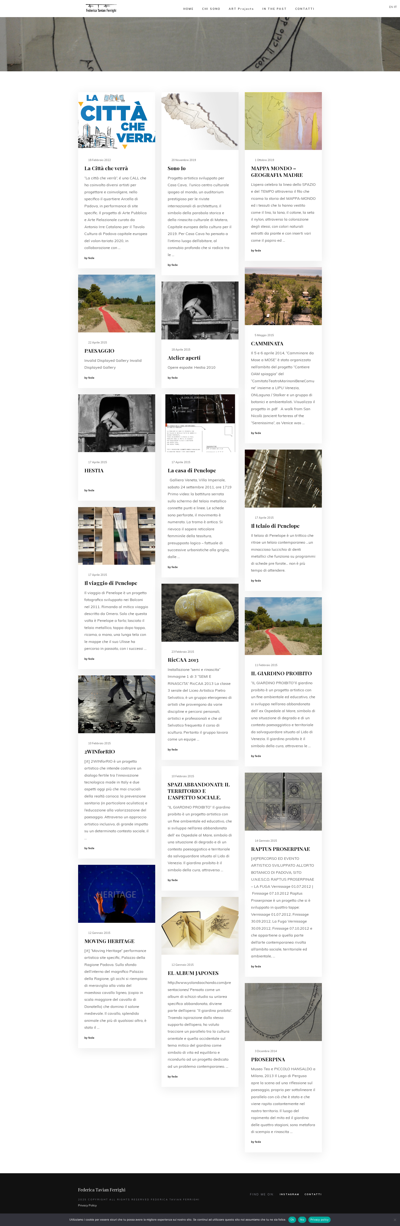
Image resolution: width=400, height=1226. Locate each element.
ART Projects (241, 8)
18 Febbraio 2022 (99, 160)
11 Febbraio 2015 (266, 665)
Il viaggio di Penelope (110, 583)
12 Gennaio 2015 (99, 932)
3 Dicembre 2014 (265, 1051)
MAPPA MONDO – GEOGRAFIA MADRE (277, 171)
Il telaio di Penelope (275, 525)
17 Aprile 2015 (97, 462)
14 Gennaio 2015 (265, 840)
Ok (292, 1219)
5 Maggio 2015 (264, 335)
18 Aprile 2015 (180, 349)
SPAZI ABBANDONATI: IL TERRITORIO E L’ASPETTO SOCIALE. (199, 791)
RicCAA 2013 (183, 659)
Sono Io (177, 168)
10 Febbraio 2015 (99, 743)
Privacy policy (319, 1219)
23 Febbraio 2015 (182, 651)
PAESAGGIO (99, 350)
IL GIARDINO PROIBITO (281, 673)
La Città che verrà (106, 168)
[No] (395, 1220)
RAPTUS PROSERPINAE (280, 848)
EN (391, 7)
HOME (188, 8)
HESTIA (94, 470)
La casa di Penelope (192, 470)
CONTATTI (305, 8)
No (302, 1219)
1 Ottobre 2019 (264, 160)
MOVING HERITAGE (109, 941)
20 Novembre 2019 (183, 160)
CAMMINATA (267, 343)
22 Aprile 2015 (97, 342)
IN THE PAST (274, 8)
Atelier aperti (184, 357)
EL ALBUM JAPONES (193, 972)
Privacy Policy (87, 1205)
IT (395, 7)
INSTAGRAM (289, 1194)
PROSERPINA (268, 1059)
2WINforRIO (99, 751)
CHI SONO (211, 8)
